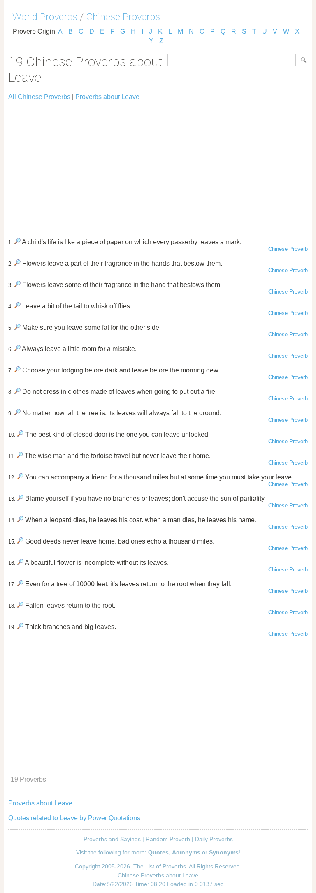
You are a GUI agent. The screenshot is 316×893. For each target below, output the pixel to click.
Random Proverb (168, 839)
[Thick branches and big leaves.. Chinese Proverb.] (20, 626)
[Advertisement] (158, 165)
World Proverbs (44, 17)
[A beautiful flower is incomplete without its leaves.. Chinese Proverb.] (20, 562)
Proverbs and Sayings (112, 839)
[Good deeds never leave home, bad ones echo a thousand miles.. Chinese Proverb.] (20, 541)
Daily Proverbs (214, 839)
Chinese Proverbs (123, 17)
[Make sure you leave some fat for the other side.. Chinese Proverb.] (17, 327)
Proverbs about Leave (107, 96)
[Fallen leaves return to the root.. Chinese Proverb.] (20, 605)
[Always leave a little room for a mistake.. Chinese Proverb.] (17, 348)
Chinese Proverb (288, 249)
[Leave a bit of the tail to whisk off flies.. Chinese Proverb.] (17, 306)
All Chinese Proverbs (39, 96)
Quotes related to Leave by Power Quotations (74, 817)
